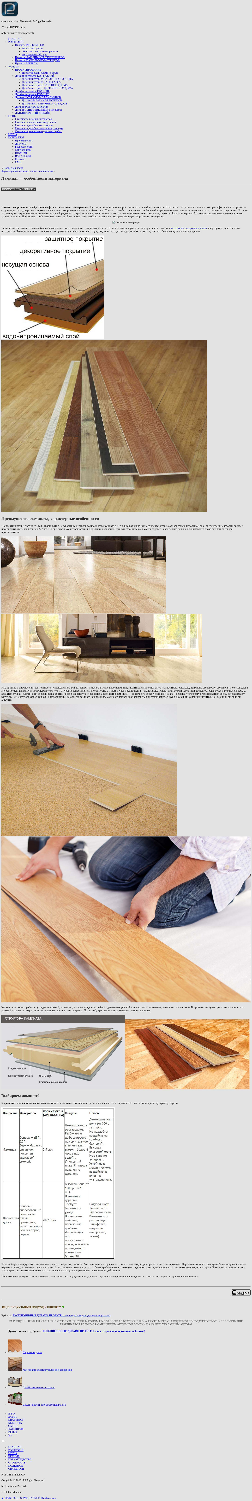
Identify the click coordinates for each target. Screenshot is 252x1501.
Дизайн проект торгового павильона (44, 1404)
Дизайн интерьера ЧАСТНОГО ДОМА (45, 85)
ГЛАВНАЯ (14, 38)
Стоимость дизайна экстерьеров (34, 125)
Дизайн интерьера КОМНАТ (32, 94)
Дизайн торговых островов (39, 1387)
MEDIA (12, 134)
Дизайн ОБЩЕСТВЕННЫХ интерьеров (38, 109)
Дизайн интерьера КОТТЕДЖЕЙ (34, 75)
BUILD (12, 1432)
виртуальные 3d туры (34, 54)
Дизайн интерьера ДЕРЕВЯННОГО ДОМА (47, 88)
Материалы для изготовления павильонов (47, 1369)
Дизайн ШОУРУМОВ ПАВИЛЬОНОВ (38, 97)
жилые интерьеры (32, 48)
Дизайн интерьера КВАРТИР (32, 91)
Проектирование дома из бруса (40, 72)
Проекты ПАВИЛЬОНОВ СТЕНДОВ (37, 60)
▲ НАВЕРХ (8, 1498)
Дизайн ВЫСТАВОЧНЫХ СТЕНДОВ (44, 103)
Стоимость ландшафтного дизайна (35, 122)
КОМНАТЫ (15, 1422)
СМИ (18, 162)
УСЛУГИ (13, 66)
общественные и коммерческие (40, 51)
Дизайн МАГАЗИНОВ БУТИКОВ (42, 100)
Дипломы (20, 143)
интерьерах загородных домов (189, 228)
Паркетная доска (13, 167)
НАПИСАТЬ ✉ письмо (42, 1498)
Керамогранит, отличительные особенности (27, 171)
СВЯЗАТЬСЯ (16, 1468)
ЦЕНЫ (12, 115)
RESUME (14, 1456)
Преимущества (24, 140)
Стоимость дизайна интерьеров (33, 118)
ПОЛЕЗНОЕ (15, 1465)
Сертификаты (23, 149)
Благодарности (24, 146)
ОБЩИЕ (13, 1425)
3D (10, 1435)
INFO (11, 1413)
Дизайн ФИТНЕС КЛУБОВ (31, 106)
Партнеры (21, 152)
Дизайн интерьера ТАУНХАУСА (41, 81)
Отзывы (20, 159)
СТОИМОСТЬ (17, 1462)
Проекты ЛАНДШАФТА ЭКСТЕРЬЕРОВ (40, 57)
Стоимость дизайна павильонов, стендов (39, 128)
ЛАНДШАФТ (16, 1429)
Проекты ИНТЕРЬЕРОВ (29, 45)
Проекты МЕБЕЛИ (26, 63)
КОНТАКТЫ (16, 137)
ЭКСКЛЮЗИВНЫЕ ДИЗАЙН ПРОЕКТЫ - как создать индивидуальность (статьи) (61, 1315)
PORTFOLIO (15, 41)
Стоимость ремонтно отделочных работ (38, 131)
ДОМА (12, 1416)
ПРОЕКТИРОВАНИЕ (28, 69)
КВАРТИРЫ (15, 1419)
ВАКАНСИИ (23, 155)
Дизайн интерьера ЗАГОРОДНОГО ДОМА (47, 78)
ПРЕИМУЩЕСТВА (20, 1459)
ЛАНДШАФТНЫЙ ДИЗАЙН (32, 112)
